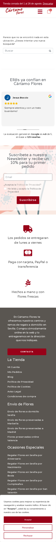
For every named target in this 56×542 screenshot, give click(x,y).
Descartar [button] (48, 3)
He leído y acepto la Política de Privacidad (24, 190)
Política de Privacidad (28, 184)
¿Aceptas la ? (22, 184)
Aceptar (28, 519)
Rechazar (28, 535)
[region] (28, 518)
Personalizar (28, 527)
